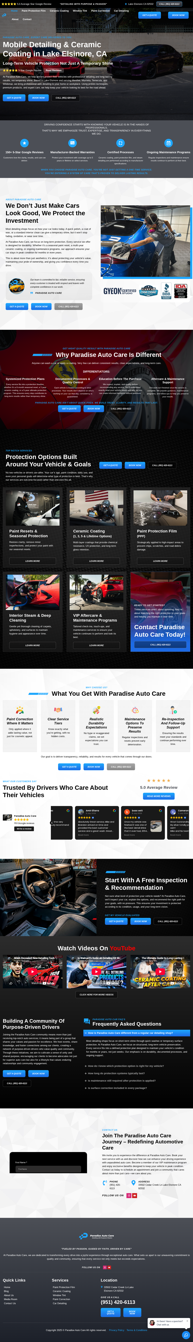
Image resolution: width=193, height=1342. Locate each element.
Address (144, 1181)
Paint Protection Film (34, 10)
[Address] (133, 1183)
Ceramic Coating (59, 10)
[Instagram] (128, 1195)
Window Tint (80, 10)
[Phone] (105, 1183)
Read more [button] (106, 835)
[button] (188, 823)
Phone (114, 1181)
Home (14, 10)
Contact (27, 19)
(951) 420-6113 (118, 1302)
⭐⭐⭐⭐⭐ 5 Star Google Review (32, 70)
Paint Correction (100, 10)
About (15, 19)
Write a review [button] (24, 828)
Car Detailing (121, 10)
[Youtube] (134, 1195)
